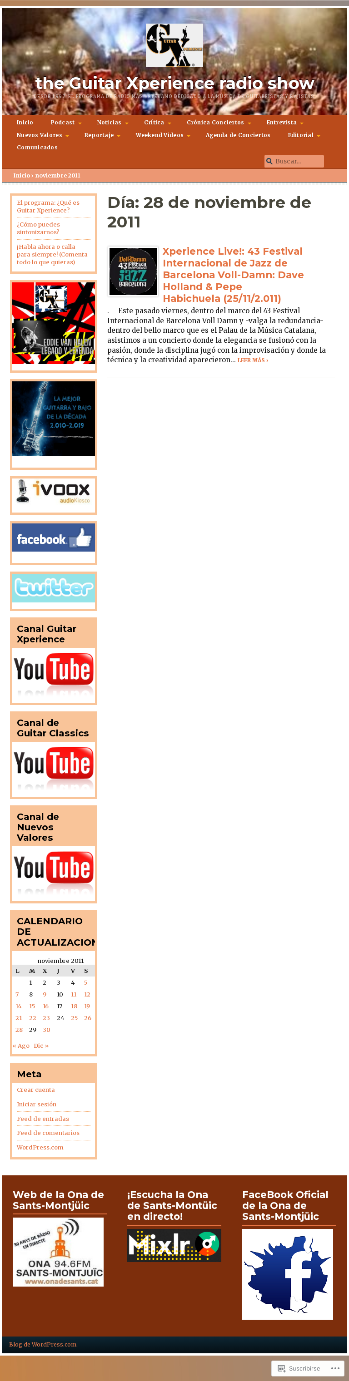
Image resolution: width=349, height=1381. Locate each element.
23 (46, 1018)
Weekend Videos (160, 135)
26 (87, 1018)
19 (87, 1006)
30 (46, 1030)
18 (74, 1006)
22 (32, 1018)
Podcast (63, 122)
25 (74, 1018)
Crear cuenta (36, 1090)
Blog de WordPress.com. (43, 1344)
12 (87, 994)
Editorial (301, 135)
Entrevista (282, 122)
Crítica (154, 122)
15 (32, 1006)
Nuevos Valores (39, 135)
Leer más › (253, 360)
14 (18, 1006)
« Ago (21, 1046)
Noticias (109, 122)
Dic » (41, 1046)
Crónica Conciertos (215, 122)
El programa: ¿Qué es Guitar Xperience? (48, 206)
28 (19, 1030)
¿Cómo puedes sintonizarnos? (38, 228)
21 (18, 1018)
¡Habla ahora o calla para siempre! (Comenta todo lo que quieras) (52, 254)
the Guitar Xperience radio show (174, 83)
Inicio (25, 122)
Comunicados (37, 147)
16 (46, 1006)
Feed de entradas (43, 1119)
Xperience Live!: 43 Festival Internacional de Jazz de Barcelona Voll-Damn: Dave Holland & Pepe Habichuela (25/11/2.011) (233, 274)
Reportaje (99, 135)
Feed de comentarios (48, 1133)
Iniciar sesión (36, 1104)
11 (73, 994)
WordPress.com (40, 1147)
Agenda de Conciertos (238, 135)
